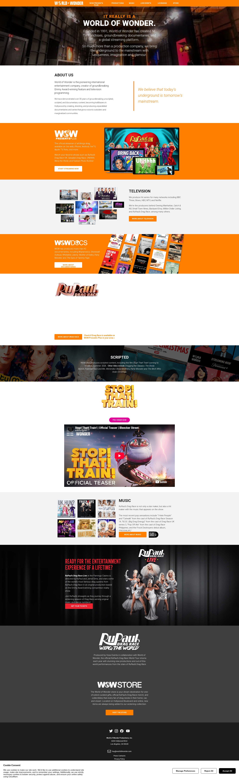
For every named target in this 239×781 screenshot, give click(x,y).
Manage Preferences (185, 771)
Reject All (208, 771)
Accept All (227, 771)
